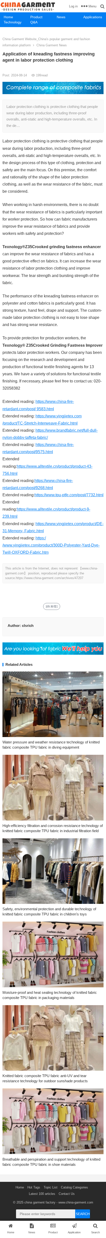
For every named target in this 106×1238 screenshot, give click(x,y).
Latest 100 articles (42, 1194)
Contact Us (67, 1194)
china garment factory (39, 1202)
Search (83, 1214)
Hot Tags (33, 1187)
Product (36, 17)
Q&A (33, 22)
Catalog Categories (74, 1187)
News (61, 17)
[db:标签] (51, 606)
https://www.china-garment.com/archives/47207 (49, 578)
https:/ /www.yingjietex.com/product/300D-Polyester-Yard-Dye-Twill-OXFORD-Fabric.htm (51, 545)
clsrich (28, 625)
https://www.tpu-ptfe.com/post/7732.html (69, 495)
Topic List (50, 1187)
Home (8, 17)
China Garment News (51, 45)
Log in (73, 6)
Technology (12, 22)
